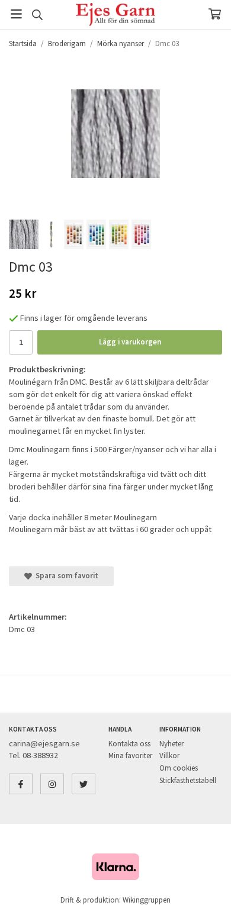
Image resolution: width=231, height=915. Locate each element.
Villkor (169, 755)
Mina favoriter (130, 755)
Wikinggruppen (147, 900)
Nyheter (171, 744)
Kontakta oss (129, 744)
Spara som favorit (65, 576)
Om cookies (178, 768)
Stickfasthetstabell (187, 780)
